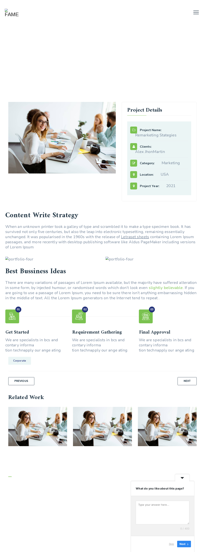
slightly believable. (166, 287)
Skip (171, 543)
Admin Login (16, 545)
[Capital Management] (124, 415)
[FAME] (11, 13)
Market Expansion (38, 423)
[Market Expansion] (59, 415)
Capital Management (102, 423)
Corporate (19, 361)
